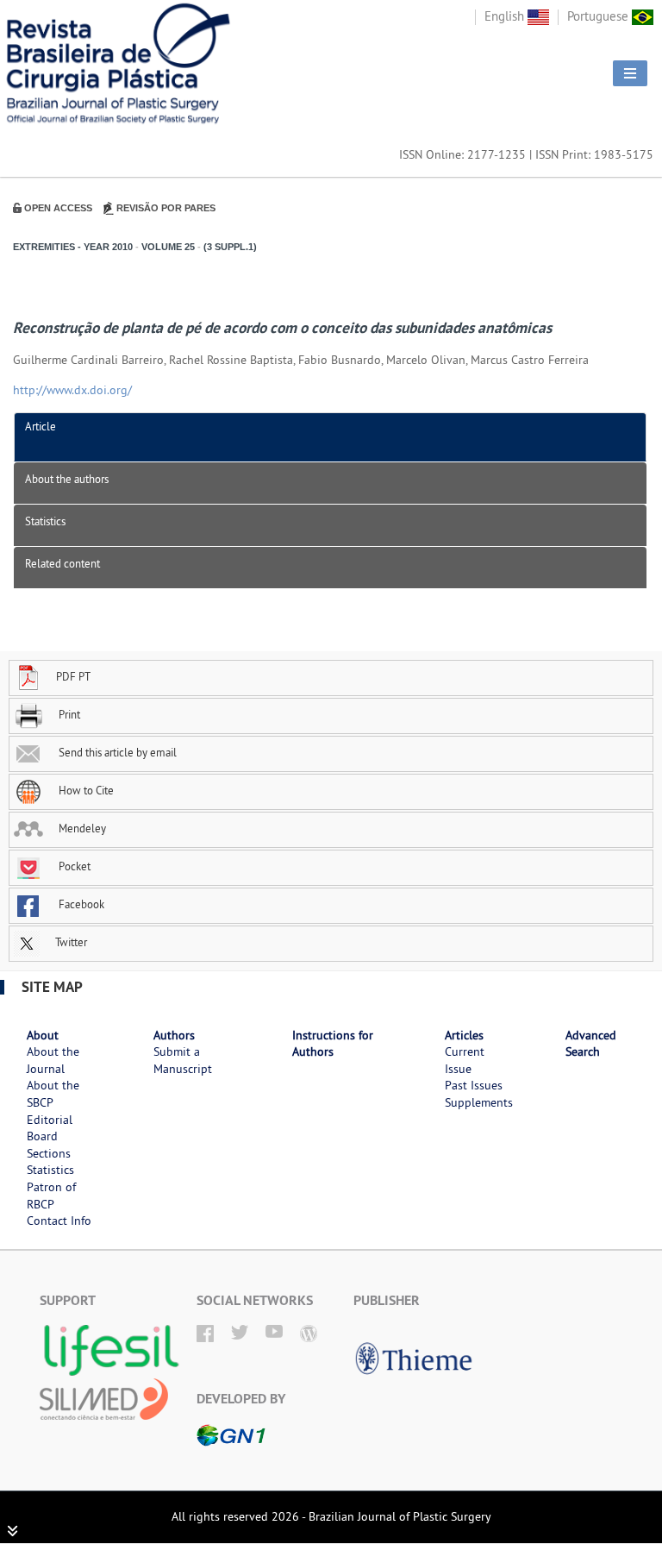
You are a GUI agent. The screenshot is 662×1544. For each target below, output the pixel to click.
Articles (464, 1035)
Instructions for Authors (332, 1043)
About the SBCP (53, 1093)
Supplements (479, 1102)
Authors (174, 1035)
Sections (49, 1153)
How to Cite (85, 790)
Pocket (73, 866)
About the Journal (53, 1060)
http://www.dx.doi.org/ (72, 390)
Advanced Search (590, 1043)
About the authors (67, 479)
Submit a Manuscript (182, 1060)
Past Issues (474, 1085)
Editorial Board (49, 1128)
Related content (62, 563)
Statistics (45, 521)
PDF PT (73, 676)
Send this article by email (116, 752)
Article (40, 426)
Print (68, 714)
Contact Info (59, 1220)
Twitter (70, 942)
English (506, 16)
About (43, 1035)
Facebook (80, 904)
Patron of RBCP (51, 1195)
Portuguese (599, 16)
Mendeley (81, 828)
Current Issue (464, 1060)
